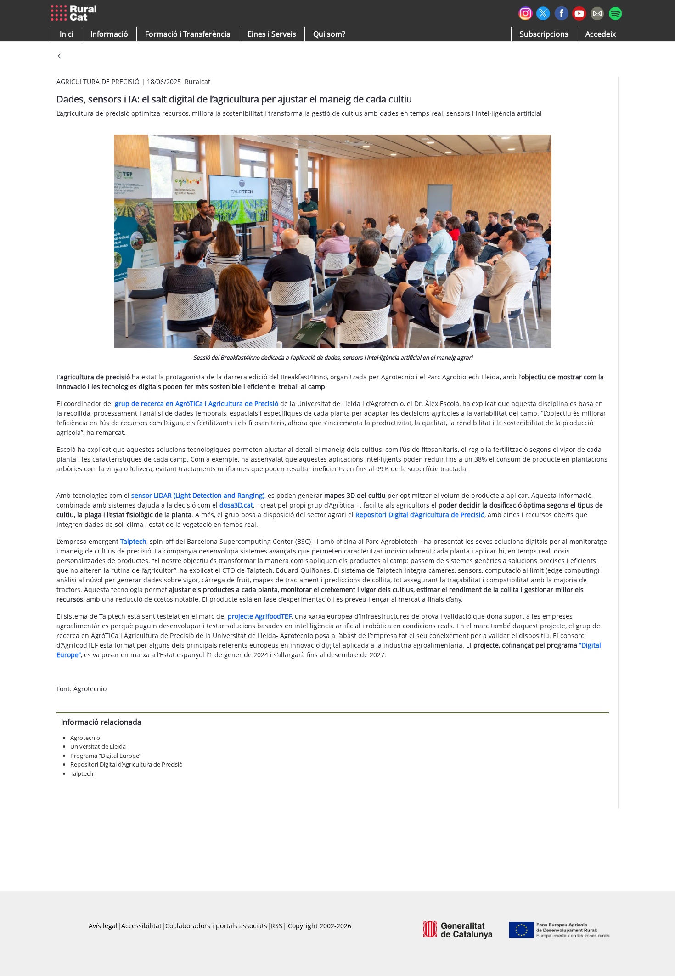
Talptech (81, 773)
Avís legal (103, 925)
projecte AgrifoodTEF (260, 616)
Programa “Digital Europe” (105, 755)
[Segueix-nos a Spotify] (615, 12)
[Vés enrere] (59, 57)
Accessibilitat (141, 925)
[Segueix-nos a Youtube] (579, 12)
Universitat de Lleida (98, 746)
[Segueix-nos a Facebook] (561, 12)
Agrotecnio (85, 737)
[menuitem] (188, 34)
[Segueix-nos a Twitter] (543, 12)
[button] (66, 34)
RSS (276, 925)
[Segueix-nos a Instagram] (525, 12)
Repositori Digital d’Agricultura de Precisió (126, 764)
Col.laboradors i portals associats (216, 925)
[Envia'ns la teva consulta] (597, 12)
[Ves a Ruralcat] (75, 13)
